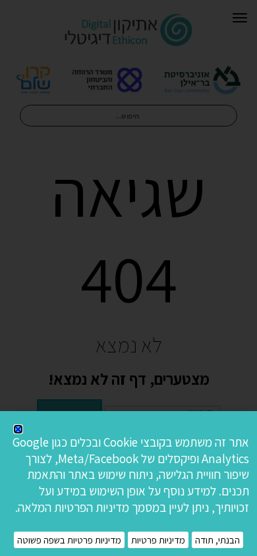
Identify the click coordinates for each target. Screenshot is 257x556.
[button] (18, 429)
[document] (128, 278)
